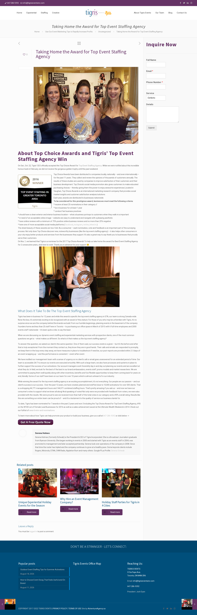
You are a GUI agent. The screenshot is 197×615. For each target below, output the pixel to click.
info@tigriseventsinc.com (33, 3)
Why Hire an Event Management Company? (79, 500)
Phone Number (154, 82)
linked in (93, 225)
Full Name (151, 60)
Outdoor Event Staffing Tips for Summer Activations (42, 569)
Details (149, 104)
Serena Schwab (117, 451)
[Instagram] (191, 3)
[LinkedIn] (187, 3)
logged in (33, 531)
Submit (151, 128)
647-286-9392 (109, 416)
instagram (78, 225)
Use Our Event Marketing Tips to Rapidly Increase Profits (69, 32)
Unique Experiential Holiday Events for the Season (34, 503)
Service (150, 93)
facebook (69, 225)
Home (37, 32)
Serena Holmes (42, 433)
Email (149, 71)
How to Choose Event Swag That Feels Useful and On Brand (42, 581)
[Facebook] (180, 3)
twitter (86, 225)
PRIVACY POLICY (60, 608)
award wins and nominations (42, 410)
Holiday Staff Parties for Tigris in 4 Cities (121, 503)
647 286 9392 (13, 3)
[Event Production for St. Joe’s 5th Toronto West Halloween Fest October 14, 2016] (7, 604)
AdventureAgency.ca (96, 608)
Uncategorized (104, 32)
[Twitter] (184, 3)
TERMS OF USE (74, 608)
